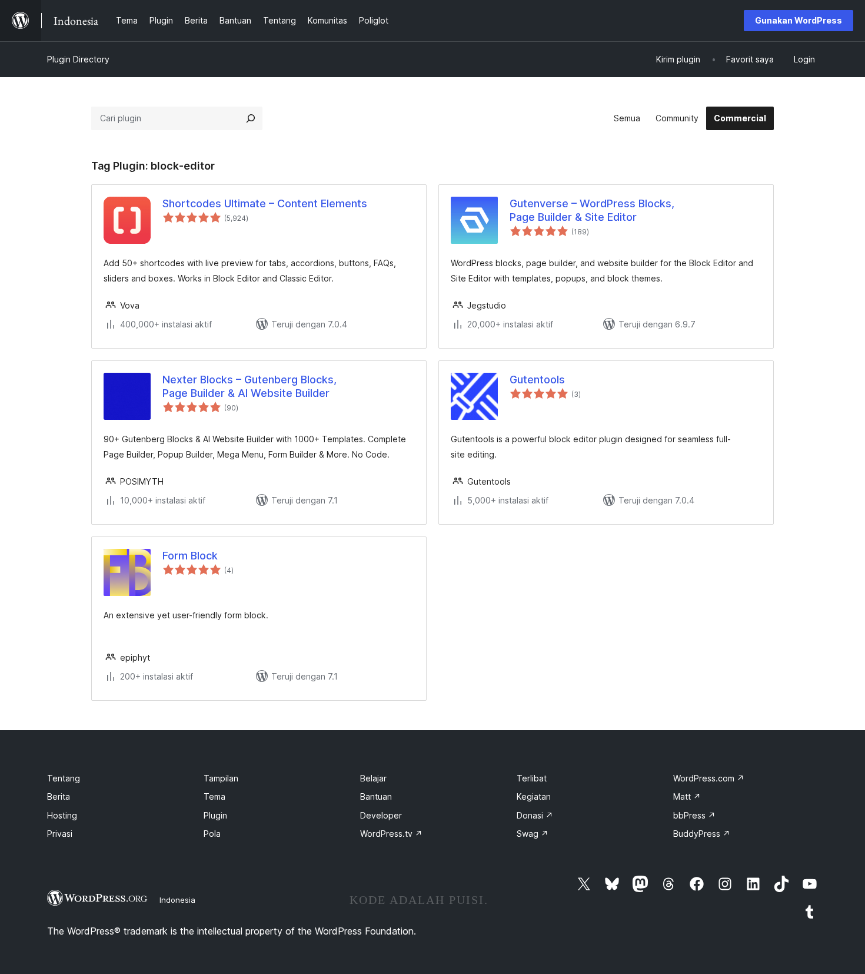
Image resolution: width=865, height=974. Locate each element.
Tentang (63, 778)
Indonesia (177, 900)
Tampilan (221, 778)
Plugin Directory (78, 59)
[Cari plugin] (250, 118)
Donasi (535, 815)
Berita (58, 796)
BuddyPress (701, 834)
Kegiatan (534, 796)
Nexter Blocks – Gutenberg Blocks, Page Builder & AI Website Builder (249, 386)
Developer (381, 815)
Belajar (373, 778)
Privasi (59, 834)
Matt (687, 796)
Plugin (215, 815)
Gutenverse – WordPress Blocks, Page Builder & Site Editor (592, 210)
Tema (214, 796)
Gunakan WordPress (798, 20)
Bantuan (376, 796)
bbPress (694, 815)
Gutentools (537, 379)
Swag (532, 834)
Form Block (190, 555)
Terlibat (532, 778)
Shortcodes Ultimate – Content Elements (264, 203)
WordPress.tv (391, 834)
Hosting (62, 815)
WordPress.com (708, 778)
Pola (212, 834)
